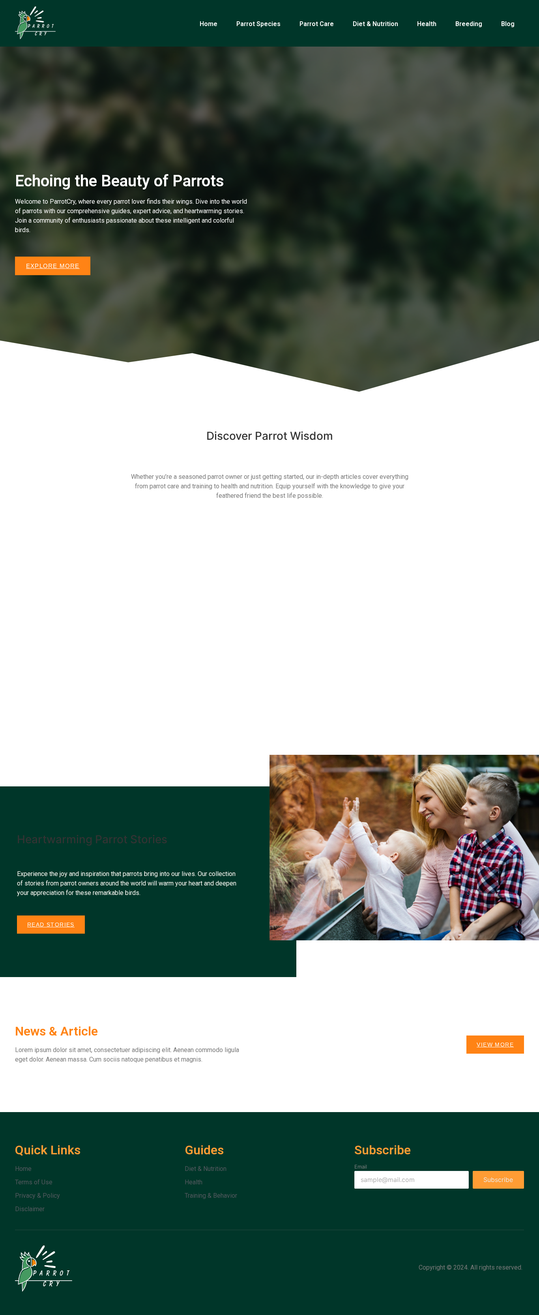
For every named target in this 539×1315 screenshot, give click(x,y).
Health (426, 24)
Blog (508, 24)
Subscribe (498, 1180)
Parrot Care (316, 24)
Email (360, 1166)
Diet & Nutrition (375, 24)
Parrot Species (258, 24)
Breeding (468, 24)
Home (208, 24)
